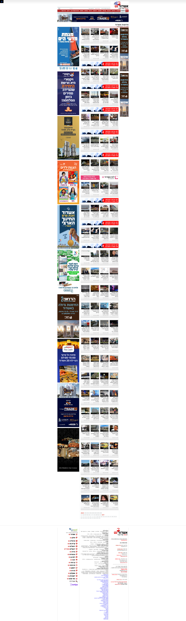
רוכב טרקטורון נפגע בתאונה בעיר (114, 37)
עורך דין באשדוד (105, 606)
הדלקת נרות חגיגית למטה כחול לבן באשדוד (85, 236)
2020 (85, 513)
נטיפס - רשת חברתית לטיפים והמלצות (101, 577)
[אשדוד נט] (119, 535)
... (117, 39)
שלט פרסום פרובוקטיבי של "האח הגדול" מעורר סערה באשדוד (105, 312)
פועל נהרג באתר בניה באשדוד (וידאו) (95, 311)
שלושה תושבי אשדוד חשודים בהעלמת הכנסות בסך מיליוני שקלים (114, 382)
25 (88, 518)
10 (97, 516)
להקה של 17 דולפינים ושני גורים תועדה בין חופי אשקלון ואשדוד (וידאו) (85, 312)
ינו (81, 514)
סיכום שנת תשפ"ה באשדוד (102, 568)
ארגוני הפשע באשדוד (108, 12)
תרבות (109, 10)
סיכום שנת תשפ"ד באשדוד (102, 553)
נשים (107, 571)
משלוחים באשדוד (105, 585)
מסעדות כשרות (89, 537)
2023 (93, 513)
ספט (97, 514)
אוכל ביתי (106, 536)
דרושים (95, 10)
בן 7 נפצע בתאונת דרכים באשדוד (95, 486)
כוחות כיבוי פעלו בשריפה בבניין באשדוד (104, 329)
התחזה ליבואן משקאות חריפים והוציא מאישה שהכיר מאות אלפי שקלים (114, 55)
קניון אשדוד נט (92, 573)
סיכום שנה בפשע (93, 546)
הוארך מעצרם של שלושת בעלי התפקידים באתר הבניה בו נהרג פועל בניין (95, 237)
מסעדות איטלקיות (84, 535)
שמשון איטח (106, 612)
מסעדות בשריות (105, 535)
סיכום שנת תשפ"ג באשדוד (102, 544)
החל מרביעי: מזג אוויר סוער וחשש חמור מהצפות (95, 329)
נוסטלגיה (92, 544)
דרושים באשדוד (105, 593)
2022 (91, 513)
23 (85, 518)
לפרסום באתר (91, 8)
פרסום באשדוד (105, 599)
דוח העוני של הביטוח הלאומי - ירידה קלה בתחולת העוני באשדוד (95, 38)
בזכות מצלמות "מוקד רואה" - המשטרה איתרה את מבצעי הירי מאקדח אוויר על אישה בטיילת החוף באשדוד (95, 215)
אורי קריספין (117, 558)
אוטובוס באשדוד (85, 572)
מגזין (107, 543)
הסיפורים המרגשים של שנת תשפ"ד (101, 554)
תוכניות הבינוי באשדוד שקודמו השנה (88, 553)
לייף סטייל (106, 562)
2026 (101, 513)
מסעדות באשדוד (105, 586)
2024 (96, 513)
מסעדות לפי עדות (97, 537)
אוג (94, 514)
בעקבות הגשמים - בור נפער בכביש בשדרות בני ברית (95, 145)
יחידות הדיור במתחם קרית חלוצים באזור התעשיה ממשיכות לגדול (95, 382)
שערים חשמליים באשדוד (103, 597)
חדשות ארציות (117, 12)
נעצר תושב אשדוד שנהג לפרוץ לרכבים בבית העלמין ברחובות (86, 470)
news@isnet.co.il (123, 562)
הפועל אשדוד (105, 619)
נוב (100, 514)
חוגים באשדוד (93, 540)
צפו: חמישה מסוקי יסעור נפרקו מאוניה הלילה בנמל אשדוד (96, 365)
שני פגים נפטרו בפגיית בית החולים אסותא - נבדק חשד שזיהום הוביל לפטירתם (95, 260)
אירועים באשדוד (105, 592)
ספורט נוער (100, 542)
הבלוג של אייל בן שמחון (104, 557)
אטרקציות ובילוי (101, 563)
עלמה (107, 611)
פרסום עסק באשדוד (104, 575)
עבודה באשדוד (105, 601)
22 (83, 518)
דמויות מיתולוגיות (97, 559)
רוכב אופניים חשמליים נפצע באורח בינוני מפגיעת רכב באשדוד (105, 101)
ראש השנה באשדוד (100, 571)
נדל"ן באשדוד (105, 574)
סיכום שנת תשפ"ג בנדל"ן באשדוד (89, 547)
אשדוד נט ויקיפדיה (104, 599)
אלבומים (106, 548)
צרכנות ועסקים (105, 561)
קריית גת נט (106, 607)
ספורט (118, 10)
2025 (98, 513)
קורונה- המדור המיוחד (104, 567)
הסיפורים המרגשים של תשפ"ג (94, 545)
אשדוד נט (126, 26)
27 (92, 518)
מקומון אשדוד (105, 585)
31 (99, 518)
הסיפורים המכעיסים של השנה (101, 547)
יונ (91, 514)
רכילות (113, 10)
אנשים (89, 531)
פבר (83, 514)
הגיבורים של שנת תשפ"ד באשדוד (102, 553)
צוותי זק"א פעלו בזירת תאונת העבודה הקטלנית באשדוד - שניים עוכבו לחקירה (114, 312)
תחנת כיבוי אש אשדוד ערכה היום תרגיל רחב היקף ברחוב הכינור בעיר (114, 417)
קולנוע (86, 10)
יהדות (98, 571)
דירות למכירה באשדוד (104, 587)
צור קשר (63, 10)
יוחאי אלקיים (106, 618)
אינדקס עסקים (87, 571)
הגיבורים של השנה (104, 545)
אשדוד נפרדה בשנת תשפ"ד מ (88, 554)
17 (110, 516)
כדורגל (91, 542)
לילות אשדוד (102, 549)
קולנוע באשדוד (86, 540)
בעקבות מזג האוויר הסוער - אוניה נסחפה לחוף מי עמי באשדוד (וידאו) (86, 214)
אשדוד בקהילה (105, 550)
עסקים (99, 10)
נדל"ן (123, 12)
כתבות (107, 544)
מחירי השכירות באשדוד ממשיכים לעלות (95, 276)
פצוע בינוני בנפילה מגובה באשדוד (115, 468)
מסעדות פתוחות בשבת (91, 536)
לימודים (101, 562)
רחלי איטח (106, 615)
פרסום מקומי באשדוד (104, 580)
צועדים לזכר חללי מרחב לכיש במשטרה (114, 486)
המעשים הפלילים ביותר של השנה (95, 572)
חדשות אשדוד (120, 26)
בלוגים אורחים (95, 557)
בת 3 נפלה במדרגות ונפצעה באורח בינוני (104, 451)
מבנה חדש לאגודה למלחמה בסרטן (104, 468)
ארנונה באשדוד (105, 595)
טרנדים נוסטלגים (90, 559)
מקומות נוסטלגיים (105, 559)
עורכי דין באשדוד (98, 565)
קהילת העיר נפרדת (101, 552)
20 (115, 516)
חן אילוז (106, 612)
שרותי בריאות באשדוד (104, 592)
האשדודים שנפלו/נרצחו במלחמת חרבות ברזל (100, 555)
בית (127, 10)
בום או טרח (102, 531)
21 (81, 518)
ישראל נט (106, 576)
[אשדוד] (120, 9)
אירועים (106, 549)
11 (99, 516)
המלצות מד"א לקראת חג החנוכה (115, 503)
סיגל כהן (106, 616)
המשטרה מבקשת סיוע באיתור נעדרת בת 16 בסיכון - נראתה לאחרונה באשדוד (104, 365)
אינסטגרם (91, 549)
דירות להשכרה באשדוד (104, 588)
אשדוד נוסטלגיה (104, 558)
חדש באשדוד (96, 562)
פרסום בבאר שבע (105, 590)
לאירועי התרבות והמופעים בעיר (102, 540)
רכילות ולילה (105, 530)
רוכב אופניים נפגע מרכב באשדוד (86, 259)
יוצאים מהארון (104, 532)
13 (103, 516)
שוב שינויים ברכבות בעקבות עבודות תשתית (104, 37)
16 (108, 516)
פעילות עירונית (99, 551)
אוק (98, 514)
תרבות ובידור (105, 539)
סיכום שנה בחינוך (101, 546)
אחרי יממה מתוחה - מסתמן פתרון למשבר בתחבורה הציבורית (104, 417)
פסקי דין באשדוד (105, 565)
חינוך (68, 10)
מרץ (85, 514)
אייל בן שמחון (105, 578)
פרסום (107, 609)
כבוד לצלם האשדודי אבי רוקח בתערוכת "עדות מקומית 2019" (114, 400)
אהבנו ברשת (102, 571)
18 (112, 516)
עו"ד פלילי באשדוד (104, 605)
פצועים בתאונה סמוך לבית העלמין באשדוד (85, 399)
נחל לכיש (106, 617)
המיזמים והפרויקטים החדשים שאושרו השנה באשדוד (98, 569)
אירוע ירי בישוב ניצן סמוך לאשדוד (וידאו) (95, 54)
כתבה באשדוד (105, 602)
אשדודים (97, 531)
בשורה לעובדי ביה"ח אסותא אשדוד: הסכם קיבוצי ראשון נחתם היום (86, 347)
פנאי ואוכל (94, 571)
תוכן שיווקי (106, 562)
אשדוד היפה (105, 551)
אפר (87, 514)
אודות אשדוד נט (75, 10)
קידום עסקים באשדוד (104, 581)
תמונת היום (96, 549)
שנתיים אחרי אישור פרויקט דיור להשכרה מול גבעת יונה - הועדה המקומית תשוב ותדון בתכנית (104, 436)
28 (94, 518)
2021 (88, 513)
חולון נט (106, 608)
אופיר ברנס (106, 614)
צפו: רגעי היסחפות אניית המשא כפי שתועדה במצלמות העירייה (114, 101)
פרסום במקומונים (105, 584)
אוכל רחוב (101, 538)
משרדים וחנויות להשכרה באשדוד (102, 591)
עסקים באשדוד (85, 573)
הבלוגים (106, 556)
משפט (81, 10)
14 (105, 516)
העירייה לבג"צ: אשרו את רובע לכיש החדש (114, 77)
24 (86, 518)
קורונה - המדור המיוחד (103, 566)
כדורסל (95, 542)
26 (90, 518)
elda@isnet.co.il (124, 556)
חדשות (123, 10)
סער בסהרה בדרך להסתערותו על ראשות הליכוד (114, 346)
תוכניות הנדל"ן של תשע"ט (90, 571)
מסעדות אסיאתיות (100, 536)
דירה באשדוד (105, 604)
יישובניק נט (106, 583)
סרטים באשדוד (105, 573)
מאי (89, 514)
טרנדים (96, 563)
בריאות (94, 551)
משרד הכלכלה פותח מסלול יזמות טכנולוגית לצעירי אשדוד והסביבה (85, 277)
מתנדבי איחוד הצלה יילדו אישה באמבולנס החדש (114, 364)
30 (97, 518)
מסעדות (106, 535)
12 (101, 516)
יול (92, 514)
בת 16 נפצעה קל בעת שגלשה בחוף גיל (85, 503)
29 (95, 518)
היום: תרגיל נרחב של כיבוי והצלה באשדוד (85, 433)
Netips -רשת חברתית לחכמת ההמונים (101, 598)
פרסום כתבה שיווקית (104, 600)
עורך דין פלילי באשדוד (104, 606)
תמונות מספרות (98, 544)
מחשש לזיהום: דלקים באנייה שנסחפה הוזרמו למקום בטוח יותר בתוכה (114, 192)
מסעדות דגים (91, 535)
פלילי (126, 12)
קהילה (104, 10)
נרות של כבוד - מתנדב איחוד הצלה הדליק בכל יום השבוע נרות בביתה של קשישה (114, 146)
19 (114, 516)
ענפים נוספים (105, 542)
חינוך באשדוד (98, 573)
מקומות (93, 531)
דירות (90, 10)
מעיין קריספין (106, 613)
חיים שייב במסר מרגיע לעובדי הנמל (114, 433)
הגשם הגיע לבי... (96, 191)
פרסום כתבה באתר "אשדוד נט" (102, 579)
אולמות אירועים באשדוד (103, 603)
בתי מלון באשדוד (105, 582)
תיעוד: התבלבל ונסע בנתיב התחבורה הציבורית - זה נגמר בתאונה (114, 330)
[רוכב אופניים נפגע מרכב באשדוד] (85, 250)
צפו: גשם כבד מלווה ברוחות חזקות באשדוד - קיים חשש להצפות (104, 237)
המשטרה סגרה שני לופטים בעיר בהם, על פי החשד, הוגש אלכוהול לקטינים (104, 214)
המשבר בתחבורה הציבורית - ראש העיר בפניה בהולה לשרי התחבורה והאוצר (95, 452)
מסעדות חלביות (98, 535)
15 (106, 516)
